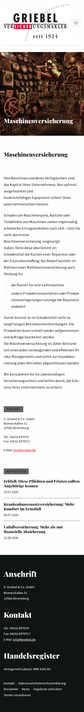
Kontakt (9, 683)
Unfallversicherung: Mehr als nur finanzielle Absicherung (33, 529)
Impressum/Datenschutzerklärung (42, 683)
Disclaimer (11, 689)
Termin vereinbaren (17, 695)
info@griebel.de (24, 450)
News (26, 689)
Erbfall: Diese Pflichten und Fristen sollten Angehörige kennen (42, 483)
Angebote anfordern (47, 689)
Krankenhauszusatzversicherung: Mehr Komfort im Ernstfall (39, 506)
